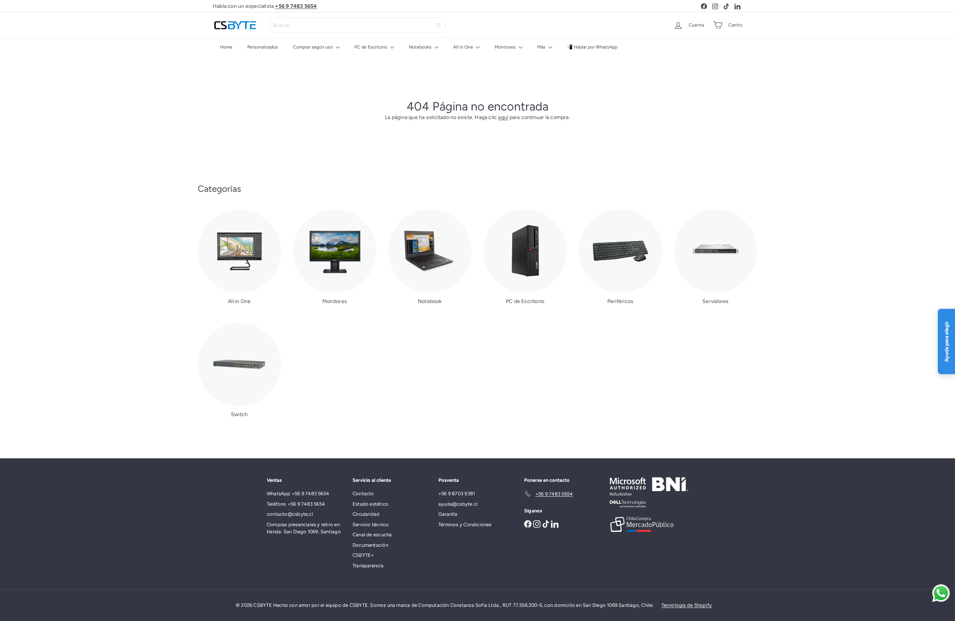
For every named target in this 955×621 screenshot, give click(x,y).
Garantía (448, 514)
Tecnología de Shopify (686, 605)
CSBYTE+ (363, 555)
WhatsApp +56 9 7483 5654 (298, 493)
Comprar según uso (313, 47)
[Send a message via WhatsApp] (941, 593)
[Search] (439, 25)
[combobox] (357, 25)
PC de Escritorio (371, 47)
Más (542, 47)
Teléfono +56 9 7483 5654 (296, 504)
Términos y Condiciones (465, 524)
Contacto (363, 493)
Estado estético (370, 504)
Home (226, 47)
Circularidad (366, 514)
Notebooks (421, 47)
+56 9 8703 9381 (456, 493)
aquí (503, 117)
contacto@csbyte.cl (290, 514)
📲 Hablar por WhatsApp (592, 47)
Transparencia (368, 565)
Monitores (506, 47)
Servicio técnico (371, 524)
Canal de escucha (372, 534)
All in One (463, 47)
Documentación (370, 545)
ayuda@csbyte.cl (458, 504)
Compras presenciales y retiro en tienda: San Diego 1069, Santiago (304, 528)
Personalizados (262, 47)
